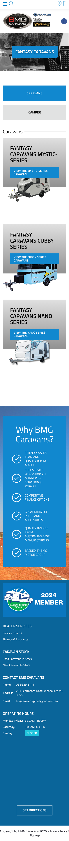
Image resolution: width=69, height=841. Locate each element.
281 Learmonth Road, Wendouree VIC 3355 (39, 693)
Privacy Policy (58, 831)
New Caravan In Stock (16, 665)
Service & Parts (12, 633)
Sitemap (34, 835)
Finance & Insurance (15, 639)
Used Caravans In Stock (17, 659)
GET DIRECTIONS (35, 810)
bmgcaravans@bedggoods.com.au (37, 701)
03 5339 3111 (25, 684)
